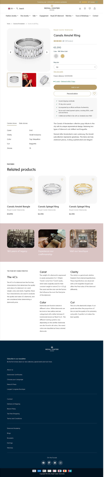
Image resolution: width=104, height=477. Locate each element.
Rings (9, 433)
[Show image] (28, 50)
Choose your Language (15, 379)
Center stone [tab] (12, 123)
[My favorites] (89, 8)
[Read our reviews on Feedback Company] (96, 2)
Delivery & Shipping (13, 404)
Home (8, 23)
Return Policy (11, 409)
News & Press (11, 384)
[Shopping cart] (94, 8)
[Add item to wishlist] (94, 93)
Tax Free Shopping (13, 413)
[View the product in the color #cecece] (56, 56)
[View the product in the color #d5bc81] (62, 56)
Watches (10, 448)
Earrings (10, 443)
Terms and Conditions (14, 418)
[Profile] (79, 8)
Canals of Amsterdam (19, 23)
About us (10, 370)
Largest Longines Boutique (16, 389)
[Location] (84, 8)
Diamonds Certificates (14, 374)
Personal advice (72, 93)
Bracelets (10, 438)
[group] (14, 80)
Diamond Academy (13, 428)
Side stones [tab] (23, 123)
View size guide (58, 71)
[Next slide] (47, 52)
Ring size (56, 62)
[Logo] (51, 7)
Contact (9, 399)
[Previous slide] (10, 52)
